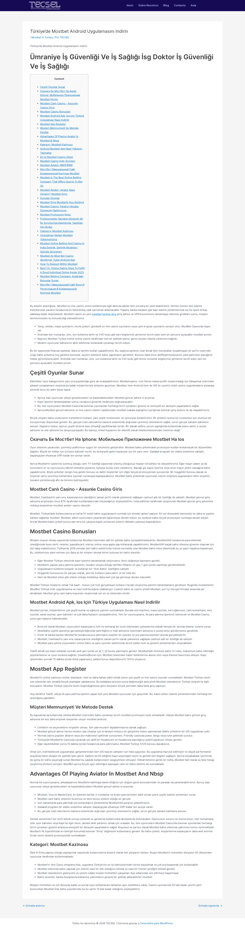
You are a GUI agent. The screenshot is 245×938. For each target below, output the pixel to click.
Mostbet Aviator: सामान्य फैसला (56, 165)
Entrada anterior (34, 905)
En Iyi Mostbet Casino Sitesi (56, 157)
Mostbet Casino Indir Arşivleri (57, 161)
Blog (166, 5)
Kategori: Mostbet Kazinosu (56, 144)
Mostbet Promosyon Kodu (55, 214)
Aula (193, 5)
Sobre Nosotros (148, 5)
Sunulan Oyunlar (50, 198)
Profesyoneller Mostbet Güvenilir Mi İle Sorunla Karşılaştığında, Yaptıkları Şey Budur (61, 223)
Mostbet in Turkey (42, 37)
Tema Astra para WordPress (156, 923)
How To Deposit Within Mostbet (59, 264)
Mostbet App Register (53, 124)
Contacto (180, 5)
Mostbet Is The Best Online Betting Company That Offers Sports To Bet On (61, 181)
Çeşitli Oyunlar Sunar (52, 87)
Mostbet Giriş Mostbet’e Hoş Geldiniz (62, 202)
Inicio (130, 5)
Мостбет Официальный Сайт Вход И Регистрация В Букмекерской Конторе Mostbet (62, 289)
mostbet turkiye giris (104, 314)
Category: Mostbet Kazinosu (57, 231)
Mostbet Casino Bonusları (55, 111)
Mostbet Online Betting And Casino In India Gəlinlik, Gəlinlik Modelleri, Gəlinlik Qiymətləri (62, 247)
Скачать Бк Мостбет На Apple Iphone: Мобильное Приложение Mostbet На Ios (60, 95)
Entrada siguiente (210, 905)
